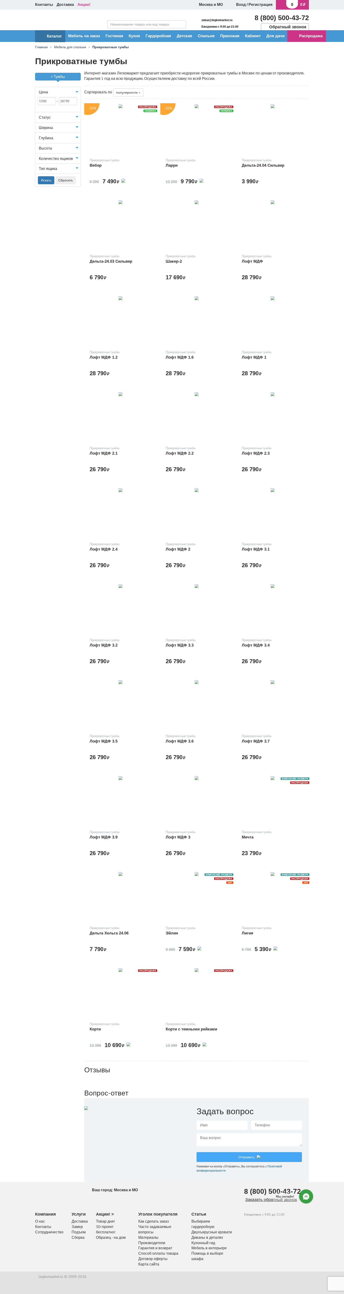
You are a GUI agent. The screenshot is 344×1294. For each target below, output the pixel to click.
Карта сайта (148, 1264)
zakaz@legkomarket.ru (216, 20)
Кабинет (253, 36)
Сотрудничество (49, 1232)
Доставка (65, 5)
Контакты (44, 5)
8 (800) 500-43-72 (282, 18)
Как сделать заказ (153, 1221)
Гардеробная (158, 36)
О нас (40, 1221)
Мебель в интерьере (209, 1248)
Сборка (78, 1237)
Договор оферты (153, 1258)
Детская (184, 36)
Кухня (134, 36)
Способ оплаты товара (158, 1253)
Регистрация (260, 5)
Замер (77, 1226)
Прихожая (229, 36)
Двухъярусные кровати (211, 1232)
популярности (127, 92)
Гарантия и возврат (155, 1248)
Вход (241, 5)
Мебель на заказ (84, 36)
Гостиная (114, 36)
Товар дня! (105, 1221)
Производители (151, 1242)
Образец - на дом (111, 1237)
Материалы (148, 1237)
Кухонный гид (203, 1242)
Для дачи (275, 36)
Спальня (206, 36)
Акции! (83, 5)
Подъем (79, 1232)
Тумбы (59, 76)
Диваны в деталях (207, 1237)
